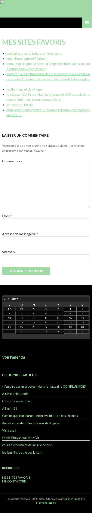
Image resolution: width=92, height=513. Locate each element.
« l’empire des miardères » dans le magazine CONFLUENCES (44, 386)
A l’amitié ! (9, 408)
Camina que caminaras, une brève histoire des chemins (40, 416)
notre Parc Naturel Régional (26, 58)
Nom (7, 216)
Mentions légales (46, 502)
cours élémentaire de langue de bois (27, 445)
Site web (8, 252)
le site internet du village (24, 89)
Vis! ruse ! (9, 430)
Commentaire (12, 161)
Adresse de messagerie (20, 234)
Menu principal (87, 23)
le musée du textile (19, 105)
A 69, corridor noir (15, 394)
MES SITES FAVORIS (16, 477)
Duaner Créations (74, 498)
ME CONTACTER (14, 481)
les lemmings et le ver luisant (22, 452)
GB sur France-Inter (16, 401)
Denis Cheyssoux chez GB (20, 438)
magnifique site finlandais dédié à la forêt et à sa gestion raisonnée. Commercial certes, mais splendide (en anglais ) (48, 79)
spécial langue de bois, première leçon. (34, 53)
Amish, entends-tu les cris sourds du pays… (32, 423)
